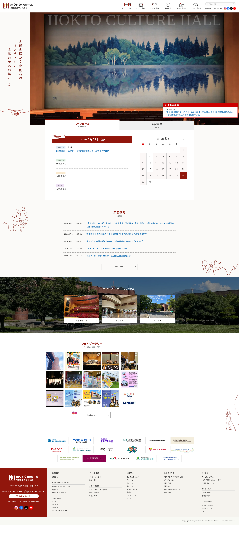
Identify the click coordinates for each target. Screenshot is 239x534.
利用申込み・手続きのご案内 (174, 477)
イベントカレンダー (96, 477)
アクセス (205, 473)
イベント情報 (140, 8)
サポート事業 (207, 501)
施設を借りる (181, 8)
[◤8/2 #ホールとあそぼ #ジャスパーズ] (54, 398)
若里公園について (208, 483)
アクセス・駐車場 (196, 8)
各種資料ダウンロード (172, 489)
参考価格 (167, 492)
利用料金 (167, 486)
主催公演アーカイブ (59, 493)
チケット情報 (154, 8)
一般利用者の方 (207, 493)
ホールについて (127, 8)
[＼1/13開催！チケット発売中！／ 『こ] (73, 361)
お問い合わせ (24, 496)
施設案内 (168, 8)
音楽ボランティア (208, 508)
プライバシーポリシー (59, 510)
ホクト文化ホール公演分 (98, 490)
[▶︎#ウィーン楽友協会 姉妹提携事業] (129, 361)
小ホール (130, 486)
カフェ (129, 498)
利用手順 (167, 483)
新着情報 (208, 8)
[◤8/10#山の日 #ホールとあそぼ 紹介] (129, 398)
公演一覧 (92, 480)
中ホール (130, 483)
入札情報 (55, 504)
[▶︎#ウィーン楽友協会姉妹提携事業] (92, 361)
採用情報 (55, 507)
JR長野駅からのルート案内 (211, 480)
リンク (54, 501)
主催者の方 (206, 496)
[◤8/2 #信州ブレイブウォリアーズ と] (73, 398)
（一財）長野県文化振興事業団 (28, 501)
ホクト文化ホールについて (62, 483)
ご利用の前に (169, 480)
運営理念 (55, 490)
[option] (134, 68)
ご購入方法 (93, 496)
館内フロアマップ (133, 477)
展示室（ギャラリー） (134, 489)
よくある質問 (218, 8)
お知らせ (55, 477)
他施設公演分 (94, 493)
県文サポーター (207, 505)
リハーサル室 (131, 495)
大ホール (130, 480)
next (203, 511)
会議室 (129, 492)
